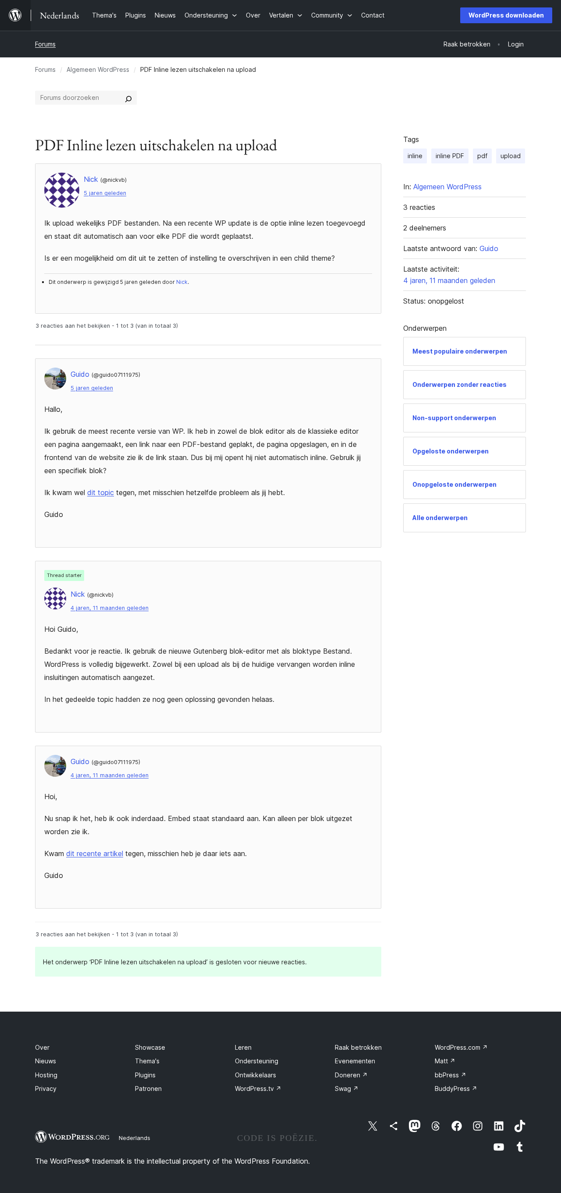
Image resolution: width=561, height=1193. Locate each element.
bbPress (450, 1075)
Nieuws (45, 1061)
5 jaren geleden (105, 193)
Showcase (150, 1047)
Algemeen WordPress (98, 69)
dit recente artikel (94, 853)
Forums (45, 44)
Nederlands (134, 1137)
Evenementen (355, 1061)
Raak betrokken (358, 1047)
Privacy (46, 1088)
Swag (347, 1088)
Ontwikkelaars (255, 1075)
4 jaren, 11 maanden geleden (110, 608)
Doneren (351, 1075)
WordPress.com (461, 1047)
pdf (482, 155)
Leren (243, 1047)
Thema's (147, 1061)
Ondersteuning (256, 1061)
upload (511, 155)
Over (42, 1047)
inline (415, 155)
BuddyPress (456, 1088)
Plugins (145, 1075)
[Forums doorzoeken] (128, 98)
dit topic (100, 492)
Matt (445, 1061)
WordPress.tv (258, 1088)
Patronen (148, 1088)
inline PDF (450, 155)
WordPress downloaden (506, 15)
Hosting (46, 1075)
